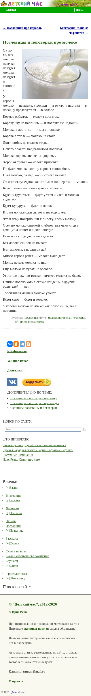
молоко (52, 317)
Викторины (13, 495)
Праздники (17, 530)
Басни (14, 487)
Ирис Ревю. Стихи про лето (21, 459)
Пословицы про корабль (22, 28)
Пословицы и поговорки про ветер (33, 398)
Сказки (14, 543)
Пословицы (31, 317)
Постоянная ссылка (32, 321)
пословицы (79, 317)
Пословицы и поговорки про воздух (34, 403)
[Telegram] (22, 344)
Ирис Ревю (20, 612)
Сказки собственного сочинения (27, 556)
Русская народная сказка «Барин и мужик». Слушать (38, 450)
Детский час (18, 692)
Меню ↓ (80, 10)
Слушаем (12, 561)
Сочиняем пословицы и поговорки (33, 408)
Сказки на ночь (16, 551)
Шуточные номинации (18, 455)
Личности (12, 508)
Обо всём (16, 513)
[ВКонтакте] (10, 344)
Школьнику (17, 578)
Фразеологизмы (16, 573)
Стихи (14, 565)
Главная (11, 9)
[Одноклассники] (16, 344)
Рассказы (12, 538)
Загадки (15, 500)
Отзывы (11, 521)
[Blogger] (28, 344)
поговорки (64, 317)
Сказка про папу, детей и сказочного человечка (34, 445)
